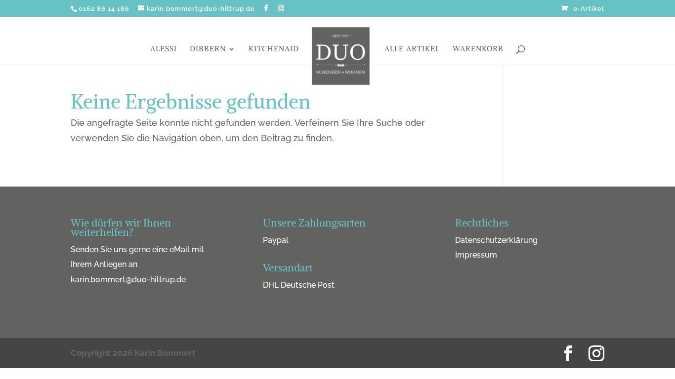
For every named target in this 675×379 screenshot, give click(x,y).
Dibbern (208, 49)
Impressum (476, 255)
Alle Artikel (412, 49)
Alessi (163, 49)
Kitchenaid (274, 49)
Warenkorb (478, 49)
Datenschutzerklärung (496, 240)
